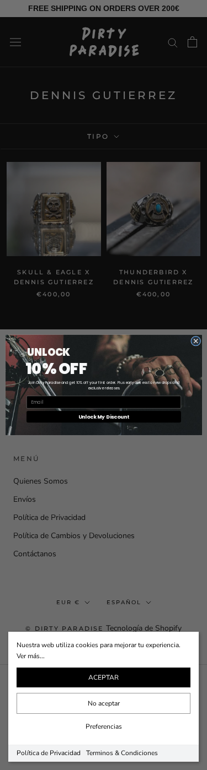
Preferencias (104, 726)
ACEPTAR (103, 677)
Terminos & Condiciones (122, 753)
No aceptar (104, 703)
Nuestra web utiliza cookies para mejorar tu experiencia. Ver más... (99, 650)
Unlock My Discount (103, 416)
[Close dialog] (195, 341)
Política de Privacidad (49, 753)
